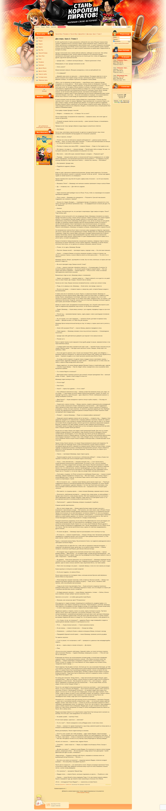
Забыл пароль (118, 43)
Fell (120, 101)
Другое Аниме (43, 71)
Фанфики (41, 62)
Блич (40, 59)
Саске (44, 91)
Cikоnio (121, 61)
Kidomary (125, 101)
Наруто (41, 44)
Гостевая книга (43, 77)
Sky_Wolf (121, 77)
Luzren (121, 69)
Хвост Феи (41, 56)
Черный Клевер (43, 53)
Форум (43, 27)
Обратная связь (43, 80)
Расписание (61, 27)
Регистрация (126, 43)
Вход (87, 792)
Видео (48, 27)
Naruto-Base (58, 34)
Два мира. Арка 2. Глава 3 (94, 34)
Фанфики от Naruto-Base (70, 34)
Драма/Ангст (82, 34)
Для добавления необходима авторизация (43, 126)
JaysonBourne (124, 102)
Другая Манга (42, 68)
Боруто (41, 47)
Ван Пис (41, 50)
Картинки (53, 27)
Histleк (115, 101)
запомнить (117, 41)
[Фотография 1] (44, 89)
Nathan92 (69, 784)
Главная (37, 27)
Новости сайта (43, 74)
